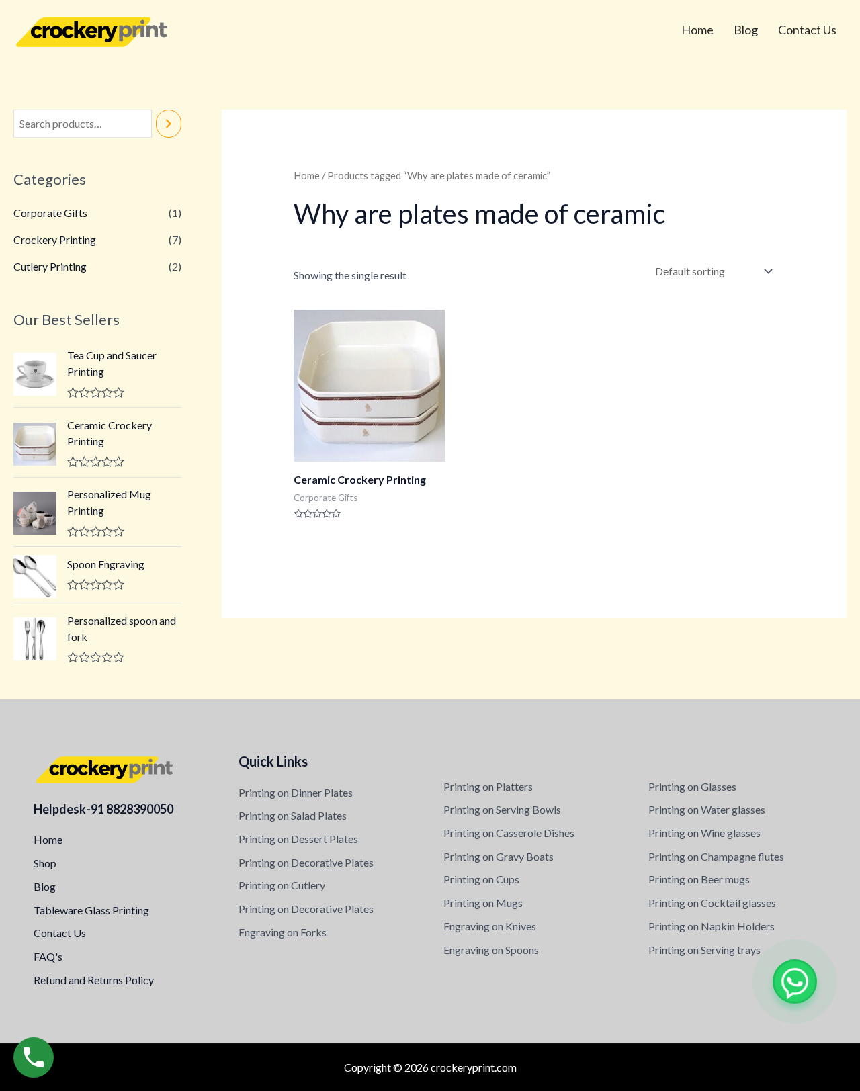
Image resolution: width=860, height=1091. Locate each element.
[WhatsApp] (795, 981)
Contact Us (807, 29)
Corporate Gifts (50, 212)
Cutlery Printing (50, 266)
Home (697, 29)
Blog (746, 29)
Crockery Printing (54, 239)
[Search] (168, 124)
